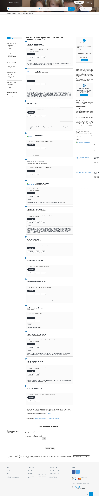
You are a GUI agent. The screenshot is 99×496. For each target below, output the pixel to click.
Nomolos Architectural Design (36, 281)
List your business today (24, 457)
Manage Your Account (54, 474)
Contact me (31, 57)
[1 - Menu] (8, 2)
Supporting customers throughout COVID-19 (16, 478)
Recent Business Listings (54, 473)
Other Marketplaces (53, 477)
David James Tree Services (35, 209)
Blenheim (10, 48)
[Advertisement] (49, 24)
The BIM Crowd (32, 103)
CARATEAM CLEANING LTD (36, 162)
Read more (50, 64)
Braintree (85, 477)
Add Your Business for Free (55, 470)
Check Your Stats (53, 476)
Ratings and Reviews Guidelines (13, 477)
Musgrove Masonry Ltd (34, 388)
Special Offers (31, 470)
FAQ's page (48, 413)
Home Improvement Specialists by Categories (37, 474)
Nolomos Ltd (39, 135)
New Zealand (10, 45)
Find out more (84, 95)
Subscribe (84, 60)
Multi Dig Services (33, 239)
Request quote (31, 53)
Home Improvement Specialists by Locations (37, 476)
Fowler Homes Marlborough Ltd (37, 334)
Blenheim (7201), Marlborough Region (36, 188)
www (44, 57)
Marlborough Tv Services (35, 260)
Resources (30, 473)
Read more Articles (84, 188)
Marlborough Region (11, 46)
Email (38, 57)
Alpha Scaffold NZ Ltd (42, 183)
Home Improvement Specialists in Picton (84, 133)
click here (87, 118)
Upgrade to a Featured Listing (55, 472)
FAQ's (8, 473)
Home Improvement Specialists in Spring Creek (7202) (84, 135)
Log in (88, 2)
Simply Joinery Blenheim (35, 361)
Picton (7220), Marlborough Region (35, 313)
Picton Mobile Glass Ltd (34, 44)
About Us (8, 470)
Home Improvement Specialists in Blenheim (82, 131)
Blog (29, 477)
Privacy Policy (9, 476)
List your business (79, 2)
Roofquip (38, 71)
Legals (8, 474)
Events (29, 472)
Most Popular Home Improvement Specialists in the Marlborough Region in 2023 (44, 38)
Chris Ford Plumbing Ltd (35, 308)
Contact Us (9, 472)
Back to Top (85, 494)
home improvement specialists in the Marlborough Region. (47, 418)
